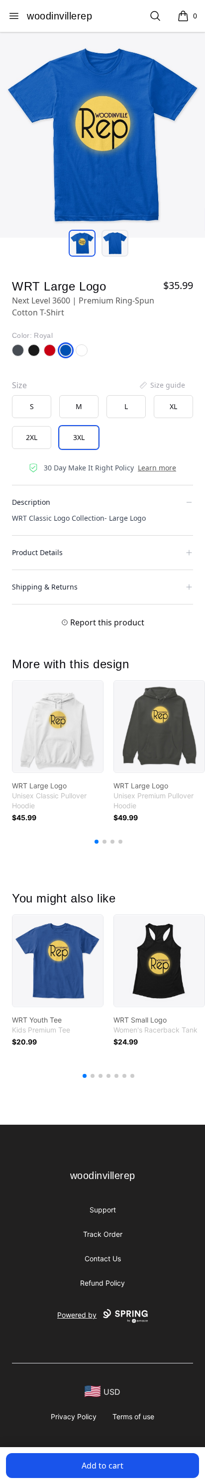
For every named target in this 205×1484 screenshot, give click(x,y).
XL (173, 406)
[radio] (31, 406)
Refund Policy (102, 1283)
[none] (161, 385)
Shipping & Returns (45, 587)
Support (103, 1209)
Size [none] (19, 385)
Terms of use (133, 1416)
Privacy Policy (74, 1416)
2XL (31, 437)
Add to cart (102, 1465)
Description (31, 502)
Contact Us (103, 1258)
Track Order (102, 1234)
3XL (79, 437)
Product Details (37, 552)
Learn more (157, 467)
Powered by (77, 1315)
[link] (57, 726)
